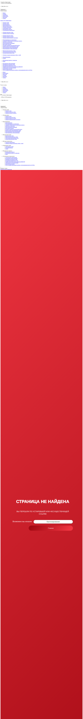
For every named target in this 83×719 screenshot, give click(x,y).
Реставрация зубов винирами (9, 63)
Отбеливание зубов (7, 28)
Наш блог (5, 74)
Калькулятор (5, 16)
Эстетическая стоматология (8, 30)
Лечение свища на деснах (8, 36)
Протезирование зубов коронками (10, 48)
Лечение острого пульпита (8, 33)
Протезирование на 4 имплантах (9, 39)
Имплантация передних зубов (9, 50)
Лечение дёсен (6, 23)
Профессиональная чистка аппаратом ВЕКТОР (13, 66)
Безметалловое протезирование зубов (10, 46)
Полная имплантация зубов (8, 52)
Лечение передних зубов (8, 32)
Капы (4, 61)
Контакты (5, 17)
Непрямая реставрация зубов (9, 64)
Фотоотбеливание (6, 57)
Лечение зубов (6, 22)
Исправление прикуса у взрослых (10, 60)
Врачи (4, 12)
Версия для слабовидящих (5, 20)
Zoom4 (4, 58)
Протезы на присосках (7, 42)
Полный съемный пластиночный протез (11, 45)
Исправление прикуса (7, 29)
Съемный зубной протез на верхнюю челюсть (12, 40)
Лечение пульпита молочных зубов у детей (12, 55)
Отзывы (4, 14)
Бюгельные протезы (7, 44)
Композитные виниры (7, 68)
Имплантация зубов (7, 25)
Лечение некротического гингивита (10, 37)
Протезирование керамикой (8, 43)
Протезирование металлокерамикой (10, 47)
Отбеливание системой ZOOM (9, 67)
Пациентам (5, 15)
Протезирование (6, 24)
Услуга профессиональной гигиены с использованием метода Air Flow (17, 70)
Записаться (3, 106)
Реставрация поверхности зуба (9, 65)
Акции (4, 18)
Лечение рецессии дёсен (8, 35)
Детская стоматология (7, 27)
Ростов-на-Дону (3, 169)
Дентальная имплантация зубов (9, 51)
